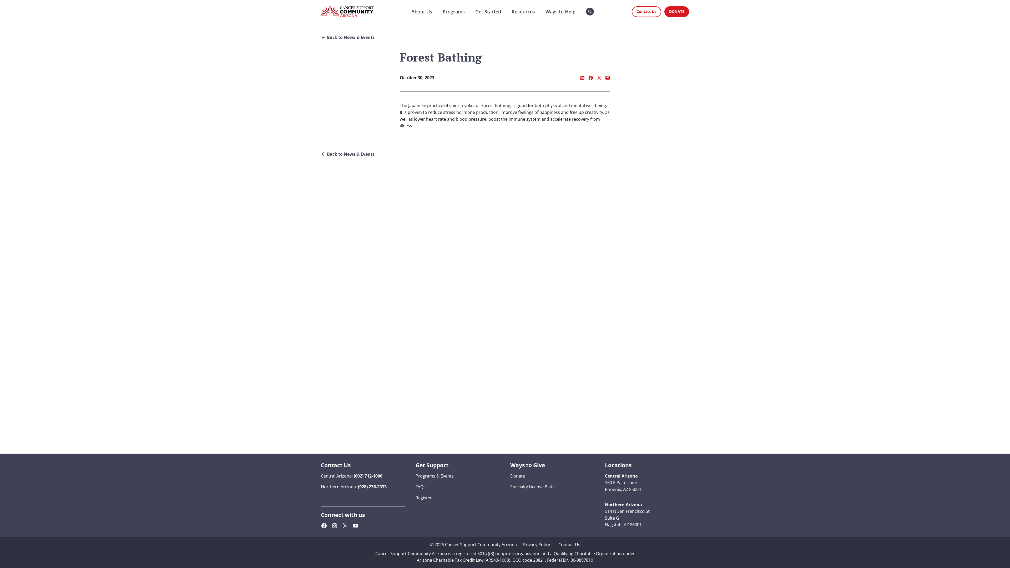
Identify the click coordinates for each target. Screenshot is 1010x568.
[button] (590, 11)
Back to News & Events (351, 37)
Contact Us (646, 11)
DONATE (676, 11)
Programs (454, 11)
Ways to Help (560, 11)
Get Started (488, 11)
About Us (421, 11)
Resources (523, 11)
